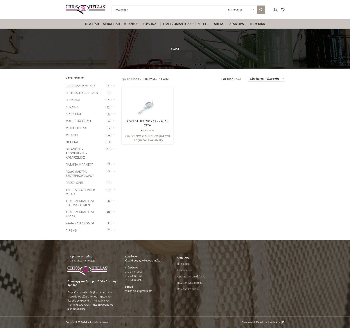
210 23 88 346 (133, 280)
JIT (283, 322)
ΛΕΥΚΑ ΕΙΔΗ (74, 114)
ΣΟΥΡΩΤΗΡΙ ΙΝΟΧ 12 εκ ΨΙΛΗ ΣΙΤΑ (148, 123)
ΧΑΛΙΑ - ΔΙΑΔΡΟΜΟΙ (80, 223)
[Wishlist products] (282, 9)
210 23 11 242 (133, 271)
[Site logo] (86, 9)
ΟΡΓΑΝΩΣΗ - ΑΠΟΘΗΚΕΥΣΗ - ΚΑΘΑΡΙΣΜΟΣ (76, 153)
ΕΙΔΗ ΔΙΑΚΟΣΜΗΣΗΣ (80, 86)
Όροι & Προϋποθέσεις (191, 276)
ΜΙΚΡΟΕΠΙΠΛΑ (76, 128)
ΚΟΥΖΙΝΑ (72, 107)
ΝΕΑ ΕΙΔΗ (72, 142)
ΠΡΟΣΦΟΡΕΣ (75, 183)
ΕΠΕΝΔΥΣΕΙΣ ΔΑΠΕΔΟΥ (82, 93)
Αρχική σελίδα (130, 78)
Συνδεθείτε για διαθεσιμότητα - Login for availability (147, 138)
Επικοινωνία (184, 270)
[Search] (261, 10)
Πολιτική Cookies (187, 289)
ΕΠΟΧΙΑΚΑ (73, 100)
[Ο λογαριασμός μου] (275, 9)
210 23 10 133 (133, 275)
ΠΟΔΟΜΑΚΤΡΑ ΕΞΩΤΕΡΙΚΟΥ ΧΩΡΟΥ (80, 174)
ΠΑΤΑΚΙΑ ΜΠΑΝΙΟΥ (79, 164)
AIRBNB (71, 230)
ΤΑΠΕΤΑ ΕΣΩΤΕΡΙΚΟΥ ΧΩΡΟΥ (81, 192)
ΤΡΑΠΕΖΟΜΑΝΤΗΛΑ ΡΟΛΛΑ (80, 214)
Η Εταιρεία (183, 264)
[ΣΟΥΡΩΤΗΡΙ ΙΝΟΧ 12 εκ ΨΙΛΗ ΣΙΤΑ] (147, 104)
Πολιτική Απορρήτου (189, 282)
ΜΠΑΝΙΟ (72, 135)
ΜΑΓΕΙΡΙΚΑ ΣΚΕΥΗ (78, 121)
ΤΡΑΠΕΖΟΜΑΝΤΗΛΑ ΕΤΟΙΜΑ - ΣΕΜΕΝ (80, 203)
